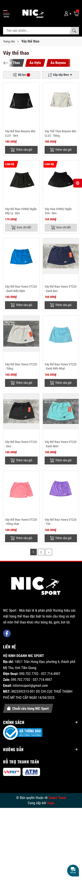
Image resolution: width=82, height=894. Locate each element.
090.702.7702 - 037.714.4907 (39, 674)
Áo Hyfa (35, 63)
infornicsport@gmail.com (30, 685)
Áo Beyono (58, 63)
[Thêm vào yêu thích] (35, 89)
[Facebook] (7, 633)
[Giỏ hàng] (76, 13)
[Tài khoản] (67, 13)
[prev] (6, 63)
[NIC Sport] (36, 586)
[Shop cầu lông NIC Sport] (31, 13)
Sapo (50, 803)
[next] (76, 63)
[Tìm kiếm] (74, 30)
